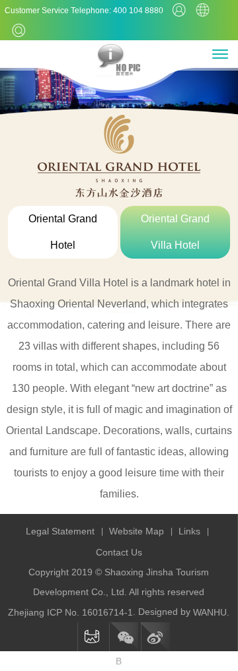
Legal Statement (60, 531)
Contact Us (119, 552)
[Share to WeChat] (123, 636)
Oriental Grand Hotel (62, 232)
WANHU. (211, 612)
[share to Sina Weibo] (155, 636)
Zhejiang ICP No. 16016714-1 (70, 612)
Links (189, 531)
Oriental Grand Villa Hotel (175, 232)
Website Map (136, 531)
